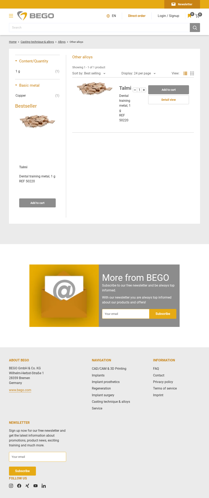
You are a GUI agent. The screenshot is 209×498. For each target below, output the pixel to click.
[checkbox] (37, 71)
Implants (98, 375)
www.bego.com (20, 390)
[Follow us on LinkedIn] (44, 486)
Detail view (168, 99)
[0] (189, 15)
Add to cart (37, 203)
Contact (158, 375)
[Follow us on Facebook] (19, 486)
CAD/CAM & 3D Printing (109, 369)
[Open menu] (11, 15)
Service (97, 408)
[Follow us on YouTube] (35, 486)
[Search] (195, 27)
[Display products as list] (185, 73)
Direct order (137, 16)
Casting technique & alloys (111, 402)
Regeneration (101, 388)
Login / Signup (168, 16)
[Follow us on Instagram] (11, 486)
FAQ (156, 369)
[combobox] (99, 27)
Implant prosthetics (106, 382)
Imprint (158, 395)
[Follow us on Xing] (27, 486)
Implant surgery (103, 395)
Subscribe (163, 314)
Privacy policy (163, 382)
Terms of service (165, 388)
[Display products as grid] (192, 73)
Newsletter (185, 4)
